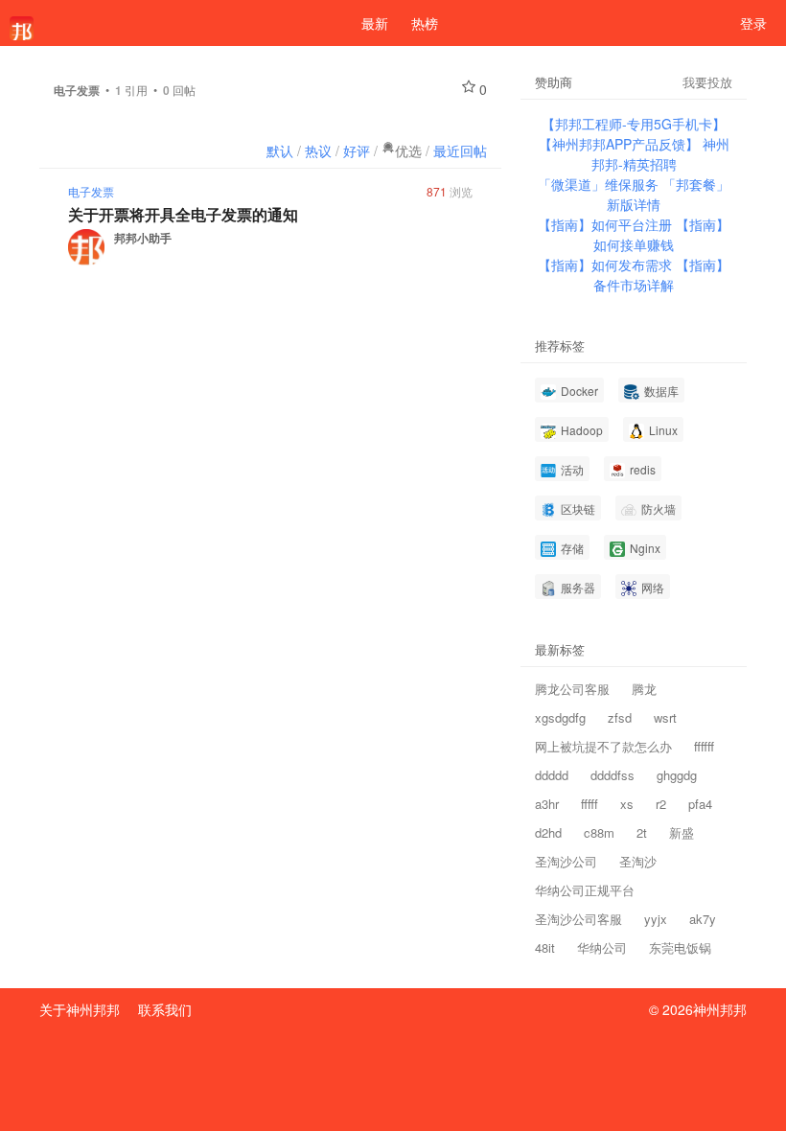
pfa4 (700, 804)
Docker (578, 390)
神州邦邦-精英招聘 (660, 153)
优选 (408, 150)
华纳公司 (602, 947)
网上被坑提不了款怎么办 (603, 746)
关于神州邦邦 (79, 1009)
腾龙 (644, 689)
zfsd (620, 717)
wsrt (665, 717)
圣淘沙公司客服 (578, 919)
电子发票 (91, 191)
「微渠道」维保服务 (600, 184)
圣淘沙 (638, 861)
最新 (374, 23)
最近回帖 (460, 150)
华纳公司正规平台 (585, 890)
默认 (279, 150)
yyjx (655, 919)
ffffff (704, 746)
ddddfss (612, 775)
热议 (318, 150)
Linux (662, 430)
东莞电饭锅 (680, 947)
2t (641, 832)
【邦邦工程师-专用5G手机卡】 (634, 123)
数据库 (660, 390)
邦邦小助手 (143, 237)
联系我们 (165, 1009)
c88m (599, 832)
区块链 (576, 508)
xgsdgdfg (560, 717)
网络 (651, 587)
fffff (589, 804)
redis (641, 469)
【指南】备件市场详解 (661, 274)
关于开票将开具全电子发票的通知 (183, 214)
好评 (356, 150)
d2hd (548, 832)
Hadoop (580, 430)
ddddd (551, 775)
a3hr (547, 804)
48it (545, 947)
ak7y (702, 919)
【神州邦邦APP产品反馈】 (621, 143)
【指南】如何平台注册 (607, 224)
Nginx (643, 548)
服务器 (576, 587)
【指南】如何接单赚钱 (661, 234)
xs (627, 804)
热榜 (424, 23)
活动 (571, 469)
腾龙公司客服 (572, 689)
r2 (661, 804)
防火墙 (657, 508)
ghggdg (677, 775)
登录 (753, 23)
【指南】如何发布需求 (607, 264)
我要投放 (707, 82)
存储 (571, 548)
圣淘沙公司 (566, 861)
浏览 (450, 191)
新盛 (681, 832)
